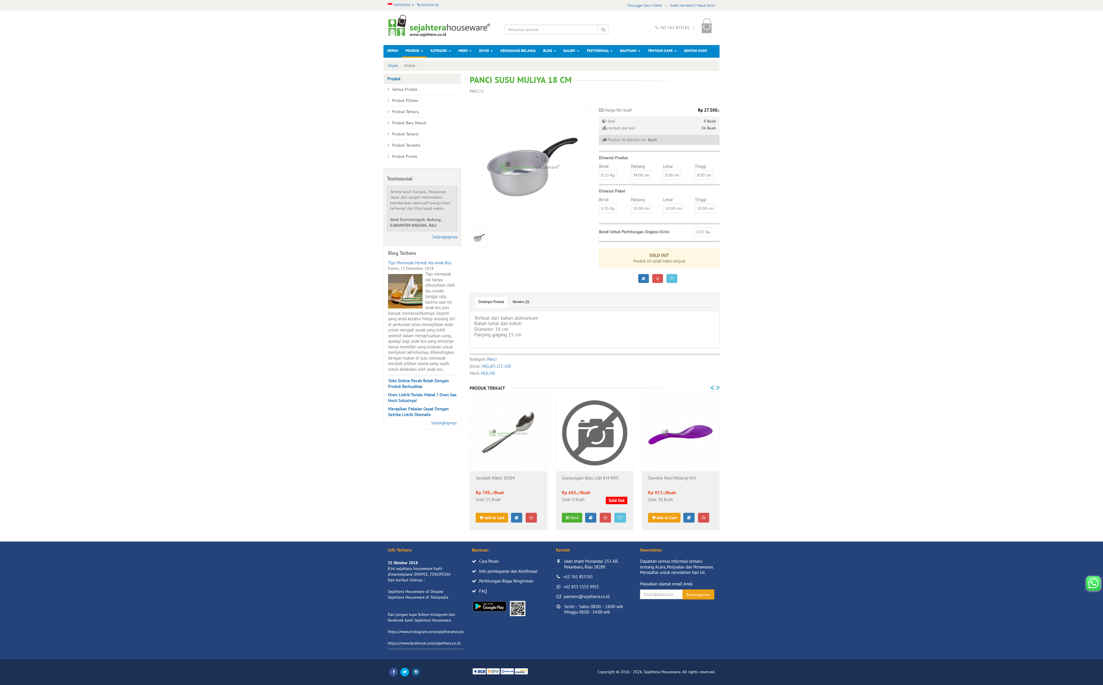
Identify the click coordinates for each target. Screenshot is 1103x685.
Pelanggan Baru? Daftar (645, 5)
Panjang (638, 166)
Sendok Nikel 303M (495, 478)
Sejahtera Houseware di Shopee (415, 591)
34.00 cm (641, 175)
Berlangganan (698, 594)
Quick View (508, 462)
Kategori (439, 50)
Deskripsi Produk (491, 301)
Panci (492, 359)
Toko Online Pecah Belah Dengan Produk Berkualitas (418, 383)
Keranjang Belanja (518, 50)
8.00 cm (704, 175)
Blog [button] (548, 50)
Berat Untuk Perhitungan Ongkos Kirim (634, 231)
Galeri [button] (569, 50)
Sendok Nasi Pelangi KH (672, 478)
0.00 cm (672, 175)
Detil (574, 517)
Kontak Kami (695, 50)
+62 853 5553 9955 (581, 586)
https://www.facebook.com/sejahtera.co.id (424, 643)
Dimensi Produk (613, 157)
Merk (463, 50)
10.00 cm (641, 208)
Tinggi (700, 166)
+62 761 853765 (578, 576)
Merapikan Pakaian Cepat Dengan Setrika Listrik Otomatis (418, 411)
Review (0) (521, 301)
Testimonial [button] (598, 50)
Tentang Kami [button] (661, 50)
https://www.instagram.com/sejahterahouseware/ (430, 631)
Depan (392, 50)
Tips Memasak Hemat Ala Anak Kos (419, 262)
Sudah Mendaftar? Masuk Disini (692, 5)
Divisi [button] (484, 50)
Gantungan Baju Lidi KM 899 (590, 478)
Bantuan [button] (628, 50)
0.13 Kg (608, 175)
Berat (604, 166)
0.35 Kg (608, 208)
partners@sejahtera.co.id (587, 596)
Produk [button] (413, 50)
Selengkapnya (445, 237)
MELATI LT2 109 (496, 366)
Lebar (668, 166)
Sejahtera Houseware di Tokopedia (418, 597)
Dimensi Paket (612, 191)
